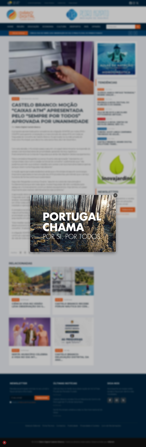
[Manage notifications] (4, 442)
